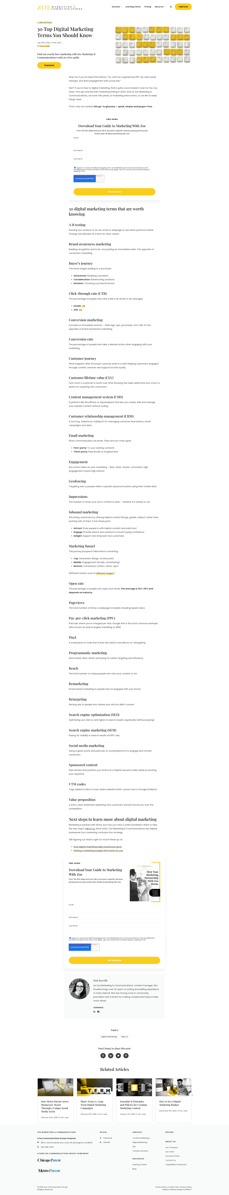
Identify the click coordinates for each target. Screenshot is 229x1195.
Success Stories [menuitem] (172, 1156)
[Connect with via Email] (99, 1011)
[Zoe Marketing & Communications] (60, 7)
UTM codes (77, 784)
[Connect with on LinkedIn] (95, 1011)
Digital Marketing (109, 1036)
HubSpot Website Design (172, 1189)
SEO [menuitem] (134, 1146)
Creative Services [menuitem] (140, 1151)
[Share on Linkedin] (110, 1055)
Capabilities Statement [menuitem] (176, 1164)
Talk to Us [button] (183, 6)
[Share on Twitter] (118, 1055)
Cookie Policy (173, 1187)
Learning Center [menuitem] (140, 1164)
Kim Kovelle (45, 46)
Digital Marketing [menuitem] (140, 1142)
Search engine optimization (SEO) (94, 714)
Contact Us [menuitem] (170, 1160)
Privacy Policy (161, 1187)
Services (116, 6)
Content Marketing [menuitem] (141, 1138)
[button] (192, 1095)
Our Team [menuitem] (169, 1152)
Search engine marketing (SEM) (92, 730)
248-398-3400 (47, 1147)
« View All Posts (44, 22)
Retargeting (78, 699)
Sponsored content (83, 765)
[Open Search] (171, 7)
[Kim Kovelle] (79, 988)
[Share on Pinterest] (126, 1055)
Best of (124, 1036)
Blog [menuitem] (134, 1169)
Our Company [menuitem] (171, 1147)
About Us (159, 6)
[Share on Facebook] (103, 1055)
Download (49, 65)
